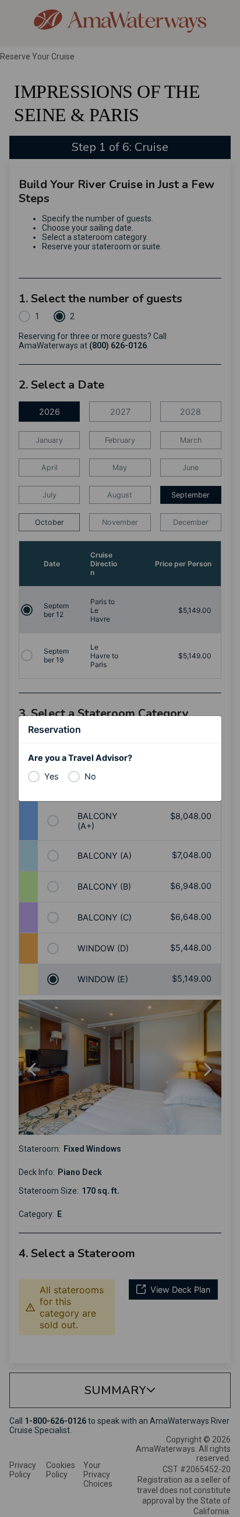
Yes (51, 776)
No (90, 776)
